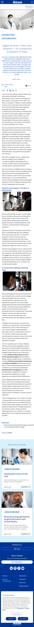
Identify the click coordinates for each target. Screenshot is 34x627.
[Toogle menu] (32, 2)
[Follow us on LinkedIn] (11, 569)
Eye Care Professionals (7, 580)
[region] (17, 607)
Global (18, 549)
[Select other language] (2, 2)
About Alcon (22, 576)
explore (30, 7)
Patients (5, 576)
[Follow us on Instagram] (15, 569)
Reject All (11, 618)
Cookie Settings (16, 614)
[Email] (13, 90)
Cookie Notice (20, 608)
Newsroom (22, 583)
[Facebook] (7, 90)
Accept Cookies (23, 618)
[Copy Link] (16, 90)
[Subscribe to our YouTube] (22, 569)
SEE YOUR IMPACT (17, 562)
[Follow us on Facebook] (18, 569)
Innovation (22, 579)
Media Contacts (23, 586)
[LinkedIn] (10, 90)
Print (29, 86)
